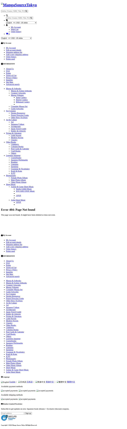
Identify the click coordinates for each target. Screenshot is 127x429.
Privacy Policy (11, 78)
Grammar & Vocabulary (20, 169)
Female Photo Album (19, 178)
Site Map (9, 82)
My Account (16, 27)
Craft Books (15, 151)
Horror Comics (22, 100)
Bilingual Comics (23, 102)
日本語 (30, 382)
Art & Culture (11, 120)
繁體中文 (71, 382)
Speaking (14, 167)
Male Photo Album (18, 180)
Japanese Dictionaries (19, 160)
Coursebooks (16, 158)
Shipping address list (14, 52)
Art (12, 122)
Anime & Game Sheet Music (22, 187)
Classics (14, 140)
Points (8, 73)
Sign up (28, 413)
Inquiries (9, 80)
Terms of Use (11, 75)
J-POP (18, 196)
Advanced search (12, 84)
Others (13, 153)
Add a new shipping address (17, 55)
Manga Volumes (17, 95)
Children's (15, 144)
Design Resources (18, 113)
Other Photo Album (18, 182)
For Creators (11, 111)
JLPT (13, 173)
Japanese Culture (17, 124)
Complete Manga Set (19, 106)
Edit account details (13, 50)
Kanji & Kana (16, 171)
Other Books (11, 142)
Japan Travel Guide (18, 129)
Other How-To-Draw (19, 118)
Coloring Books (17, 147)
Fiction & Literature (13, 133)
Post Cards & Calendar (20, 149)
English (12, 382)
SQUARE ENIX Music (25, 191)
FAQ (8, 71)
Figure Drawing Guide (20, 115)
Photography (11, 175)
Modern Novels (17, 138)
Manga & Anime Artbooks (21, 91)
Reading (14, 162)
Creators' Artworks (18, 93)
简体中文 (50, 382)
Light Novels (16, 135)
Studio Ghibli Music (24, 189)
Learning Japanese (13, 155)
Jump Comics (21, 97)
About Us (10, 69)
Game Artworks (17, 109)
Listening (14, 164)
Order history (16, 32)
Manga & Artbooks (13, 89)
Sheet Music (11, 184)
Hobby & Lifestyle (18, 131)
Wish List (14, 29)
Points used (10, 59)
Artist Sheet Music (18, 200)
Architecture (16, 126)
